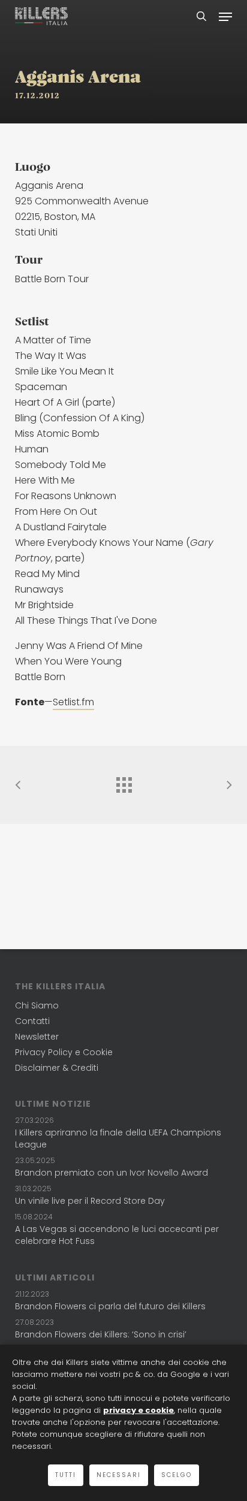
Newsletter (37, 1037)
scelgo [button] (176, 1474)
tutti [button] (65, 1474)
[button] (225, 16)
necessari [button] (119, 1474)
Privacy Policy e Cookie (64, 1052)
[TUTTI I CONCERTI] (123, 782)
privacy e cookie (138, 1410)
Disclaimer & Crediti (56, 1068)
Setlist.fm (73, 702)
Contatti (32, 1021)
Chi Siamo (37, 1005)
